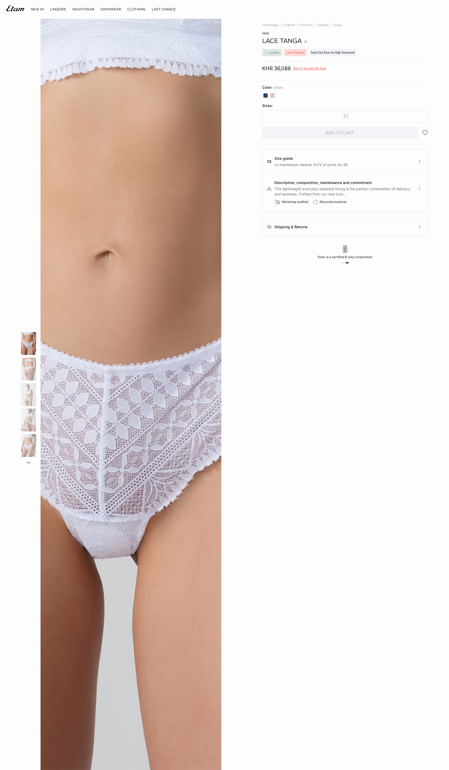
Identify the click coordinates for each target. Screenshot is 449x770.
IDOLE (265, 33)
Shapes (322, 25)
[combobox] (345, 116)
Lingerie (289, 25)
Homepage (270, 25)
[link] (37, 9)
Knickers (306, 25)
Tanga (337, 25)
